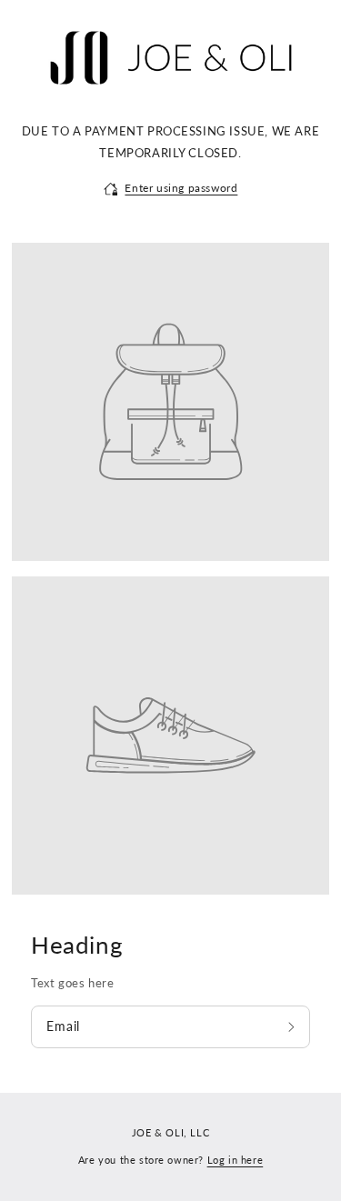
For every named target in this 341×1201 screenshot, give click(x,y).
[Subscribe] (293, 1027)
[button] (171, 188)
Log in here (235, 1160)
